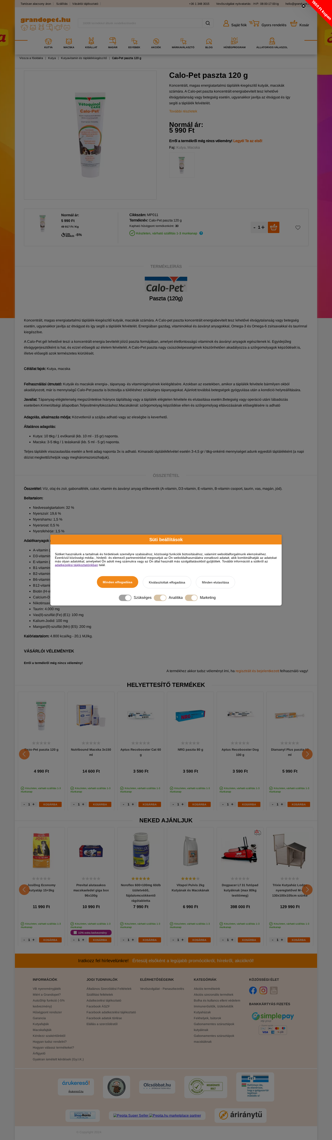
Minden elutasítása (215, 582)
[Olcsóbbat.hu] (157, 1086)
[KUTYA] (48, 36)
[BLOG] (209, 36)
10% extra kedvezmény (92, 932)
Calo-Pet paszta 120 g (126, 58)
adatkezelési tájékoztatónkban (76, 564)
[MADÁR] (113, 36)
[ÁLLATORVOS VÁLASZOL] (272, 36)
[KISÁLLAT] (91, 36)
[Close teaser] (303, 6)
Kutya (52, 58)
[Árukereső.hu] (75, 1085)
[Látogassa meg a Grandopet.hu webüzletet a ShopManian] (82, 1116)
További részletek (183, 111)
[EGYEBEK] (134, 36)
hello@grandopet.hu (298, 3)
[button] (318, 13)
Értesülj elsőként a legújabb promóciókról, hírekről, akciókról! (166, 960)
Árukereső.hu (75, 1091)
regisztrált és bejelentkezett (257, 671)
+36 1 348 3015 (199, 3)
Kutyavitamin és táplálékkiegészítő (84, 58)
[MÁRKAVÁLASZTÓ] (183, 36)
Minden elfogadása (117, 582)
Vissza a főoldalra (31, 58)
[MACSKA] (69, 36)
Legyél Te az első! (247, 141)
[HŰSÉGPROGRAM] (234, 36)
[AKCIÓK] (156, 36)
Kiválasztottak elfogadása (167, 582)
